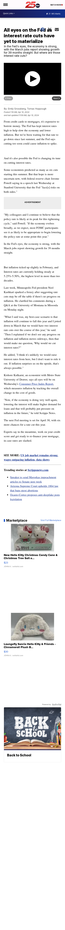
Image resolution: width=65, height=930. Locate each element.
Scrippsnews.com (38, 470)
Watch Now (55, 5)
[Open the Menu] (5, 5)
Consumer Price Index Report (36, 384)
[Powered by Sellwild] (56, 704)
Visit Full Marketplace (51, 520)
